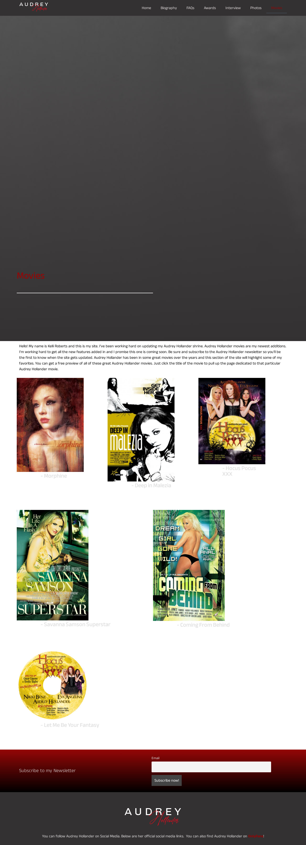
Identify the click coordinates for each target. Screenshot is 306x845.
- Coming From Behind (203, 624)
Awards (210, 7)
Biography (169, 7)
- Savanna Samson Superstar (75, 624)
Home (146, 7)
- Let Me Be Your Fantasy (70, 725)
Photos (256, 7)
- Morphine (54, 475)
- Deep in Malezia (151, 485)
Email (155, 758)
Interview (233, 7)
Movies (276, 7)
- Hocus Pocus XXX (239, 471)
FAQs (190, 7)
